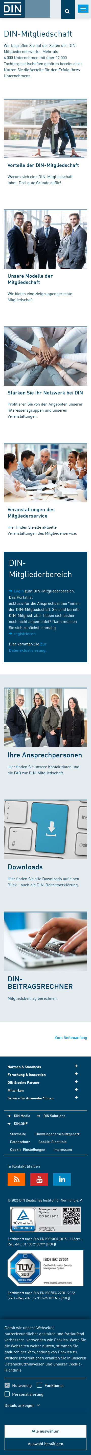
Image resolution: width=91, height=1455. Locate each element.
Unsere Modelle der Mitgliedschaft (30, 279)
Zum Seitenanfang (71, 1037)
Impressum (63, 1149)
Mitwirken (16, 1090)
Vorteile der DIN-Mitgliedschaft (43, 165)
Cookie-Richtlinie (52, 1141)
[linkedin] (62, 1179)
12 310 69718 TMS (46, 1297)
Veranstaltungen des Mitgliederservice (31, 512)
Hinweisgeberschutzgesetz (58, 1133)
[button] (25, 1405)
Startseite (18, 1133)
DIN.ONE (21, 1123)
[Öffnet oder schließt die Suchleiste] (68, 9)
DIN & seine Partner (23, 1082)
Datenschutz (20, 1141)
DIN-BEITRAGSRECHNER (40, 982)
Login (19, 590)
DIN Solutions (54, 1115)
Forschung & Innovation (27, 1074)
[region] (45, 1369)
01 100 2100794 (34, 1243)
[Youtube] (39, 1179)
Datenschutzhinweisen (24, 1363)
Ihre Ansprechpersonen (45, 754)
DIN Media (22, 1115)
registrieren (25, 633)
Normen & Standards (24, 1067)
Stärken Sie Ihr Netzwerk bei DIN (45, 392)
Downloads (25, 866)
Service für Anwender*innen (31, 1098)
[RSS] (16, 1179)
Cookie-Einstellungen (27, 1149)
